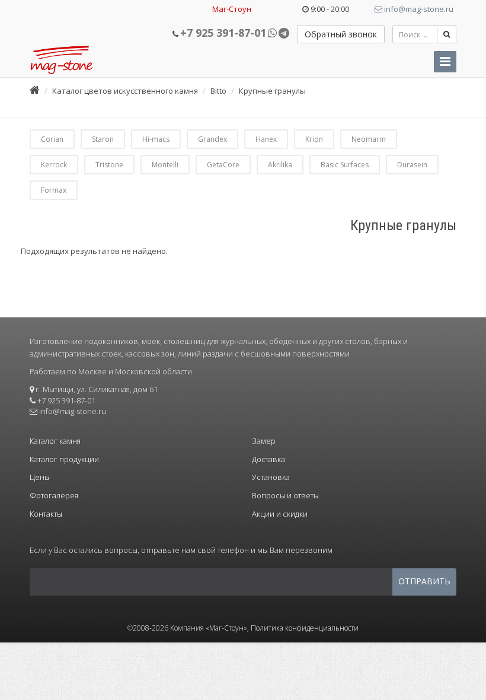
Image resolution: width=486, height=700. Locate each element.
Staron (103, 139)
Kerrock (54, 165)
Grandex (212, 139)
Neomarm (368, 139)
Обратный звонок (341, 34)
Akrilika (280, 165)
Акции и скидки (280, 513)
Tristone (109, 165)
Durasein (412, 165)
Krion (314, 139)
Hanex (266, 139)
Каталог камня (55, 440)
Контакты (46, 513)
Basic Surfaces (345, 165)
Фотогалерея (54, 495)
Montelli (165, 165)
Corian (52, 139)
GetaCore (223, 165)
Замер (264, 440)
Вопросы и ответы (285, 495)
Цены (40, 477)
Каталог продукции (64, 459)
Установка (271, 477)
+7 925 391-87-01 (223, 33)
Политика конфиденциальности (305, 628)
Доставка (268, 459)
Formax (53, 190)
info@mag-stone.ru (417, 9)
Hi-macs (156, 139)
